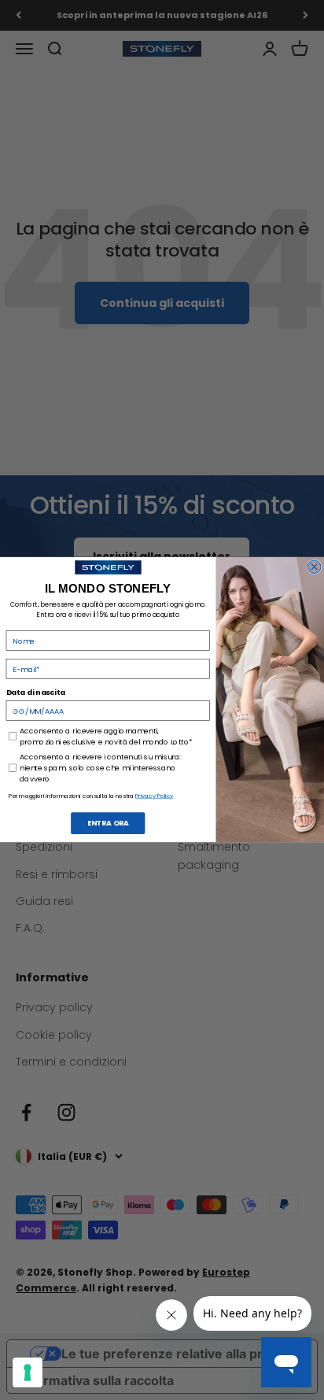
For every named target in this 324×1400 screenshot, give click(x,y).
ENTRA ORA (108, 823)
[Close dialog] (313, 566)
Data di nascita (35, 693)
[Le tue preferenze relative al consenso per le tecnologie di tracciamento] (27, 1372)
